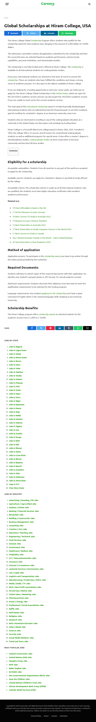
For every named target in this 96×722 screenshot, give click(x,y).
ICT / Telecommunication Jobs (22, 558)
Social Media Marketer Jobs (21, 637)
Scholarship (36, 40)
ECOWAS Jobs (15, 672)
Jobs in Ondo (15, 390)
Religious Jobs (15, 616)
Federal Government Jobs (21, 653)
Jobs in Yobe (14, 368)
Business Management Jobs (21, 522)
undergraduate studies (40, 139)
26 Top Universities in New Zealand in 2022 (31, 242)
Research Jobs (15, 619)
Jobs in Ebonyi (15, 448)
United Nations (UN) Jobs (20, 657)
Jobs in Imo (14, 430)
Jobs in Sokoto (15, 379)
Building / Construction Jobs (22, 518)
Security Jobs (15, 634)
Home (6, 18)
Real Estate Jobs (16, 612)
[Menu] (7, 4)
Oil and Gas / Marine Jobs (20, 590)
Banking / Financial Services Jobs (24, 511)
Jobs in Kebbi (15, 415)
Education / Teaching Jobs (20, 532)
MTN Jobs (13, 664)
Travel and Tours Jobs (18, 641)
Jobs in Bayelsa (16, 462)
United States (62, 93)
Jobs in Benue (15, 459)
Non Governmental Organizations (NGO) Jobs (29, 675)
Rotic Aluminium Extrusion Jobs (23, 623)
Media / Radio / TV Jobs (19, 583)
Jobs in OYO (14, 386)
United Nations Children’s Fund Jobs (25, 682)
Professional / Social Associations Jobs (26, 605)
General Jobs (15, 543)
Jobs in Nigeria (16, 346)
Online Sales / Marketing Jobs (22, 594)
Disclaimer (64, 716)
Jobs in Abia (14, 473)
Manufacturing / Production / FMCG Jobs (27, 580)
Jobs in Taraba (15, 375)
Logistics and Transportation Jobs (24, 576)
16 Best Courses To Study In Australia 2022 (31, 216)
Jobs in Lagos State (18, 350)
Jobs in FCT (14, 484)
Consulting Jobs (16, 525)
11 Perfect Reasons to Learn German (28, 212)
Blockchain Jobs (16, 514)
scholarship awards (47, 314)
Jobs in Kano (14, 364)
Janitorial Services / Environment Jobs (26, 569)
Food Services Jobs (17, 540)
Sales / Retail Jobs (17, 627)
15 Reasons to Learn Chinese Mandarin (29, 220)
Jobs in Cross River (17, 455)
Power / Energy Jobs (18, 601)
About (46, 716)
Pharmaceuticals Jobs (18, 598)
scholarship (76, 66)
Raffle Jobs (14, 608)
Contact (54, 716)
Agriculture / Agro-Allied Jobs (22, 504)
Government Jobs (17, 547)
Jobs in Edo (14, 444)
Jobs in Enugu (15, 437)
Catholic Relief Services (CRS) (22, 690)
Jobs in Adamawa (16, 477)
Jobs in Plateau (16, 383)
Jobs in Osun (14, 397)
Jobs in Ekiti (14, 440)
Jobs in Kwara (15, 408)
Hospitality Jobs (16, 554)
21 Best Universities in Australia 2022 (29, 225)
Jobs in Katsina (15, 419)
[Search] (89, 4)
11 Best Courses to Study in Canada (28, 233)
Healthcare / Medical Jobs (20, 551)
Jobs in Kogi (14, 412)
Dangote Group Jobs (18, 661)
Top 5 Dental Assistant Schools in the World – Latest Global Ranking (42, 237)
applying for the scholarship (53, 293)
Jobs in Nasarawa (16, 404)
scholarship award (52, 256)
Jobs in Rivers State (18, 357)
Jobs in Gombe (15, 433)
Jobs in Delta (15, 451)
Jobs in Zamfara (16, 372)
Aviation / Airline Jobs (19, 507)
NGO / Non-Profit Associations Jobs (25, 587)
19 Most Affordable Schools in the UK (29, 208)
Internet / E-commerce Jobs (21, 565)
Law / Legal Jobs (16, 572)
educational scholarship (37, 106)
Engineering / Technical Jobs (22, 536)
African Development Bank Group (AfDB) (27, 686)
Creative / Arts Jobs (18, 529)
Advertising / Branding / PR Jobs (23, 500)
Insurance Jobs (15, 561)
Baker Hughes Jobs (17, 668)
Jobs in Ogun (15, 393)
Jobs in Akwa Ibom (17, 480)
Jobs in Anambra (16, 469)
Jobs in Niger (15, 401)
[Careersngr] (48, 4)
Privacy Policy (36, 716)
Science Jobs (15, 630)
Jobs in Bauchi (15, 466)
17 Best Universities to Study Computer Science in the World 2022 (42, 229)
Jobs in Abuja (15, 354)
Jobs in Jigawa (15, 426)
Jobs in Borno (15, 361)
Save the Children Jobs (19, 679)
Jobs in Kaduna (15, 422)
